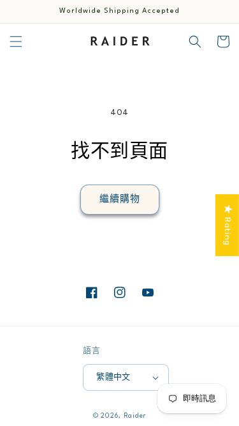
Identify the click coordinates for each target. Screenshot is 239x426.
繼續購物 (119, 199)
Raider (135, 416)
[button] (16, 41)
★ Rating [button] (227, 225)
